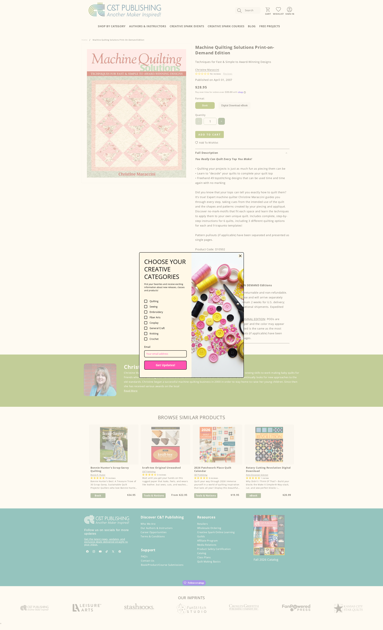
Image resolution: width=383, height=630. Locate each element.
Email (147, 347)
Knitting (154, 333)
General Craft (157, 328)
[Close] (240, 255)
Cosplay (154, 322)
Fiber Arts (155, 317)
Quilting (154, 301)
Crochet (154, 338)
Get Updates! (165, 365)
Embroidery (156, 312)
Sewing (154, 306)
